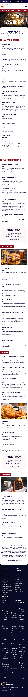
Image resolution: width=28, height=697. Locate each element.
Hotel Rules (18, 589)
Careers (4, 575)
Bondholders (5, 579)
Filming (4, 594)
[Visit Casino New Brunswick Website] (5, 651)
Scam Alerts (5, 600)
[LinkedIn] (23, 602)
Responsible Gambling (5, 582)
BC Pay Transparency (7, 590)
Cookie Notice (18, 574)
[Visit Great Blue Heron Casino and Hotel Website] (22, 615)
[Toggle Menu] (26, 5)
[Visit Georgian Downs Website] (5, 670)
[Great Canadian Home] (5, 6)
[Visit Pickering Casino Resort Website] (14, 615)
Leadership (5, 573)
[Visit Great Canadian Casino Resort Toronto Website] (5, 615)
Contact (4, 598)
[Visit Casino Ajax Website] (5, 633)
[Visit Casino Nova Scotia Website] (14, 651)
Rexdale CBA (5, 592)
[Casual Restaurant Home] (14, 16)
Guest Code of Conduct (18, 577)
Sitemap (4, 602)
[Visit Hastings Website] (22, 670)
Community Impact (7, 577)
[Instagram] (21, 602)
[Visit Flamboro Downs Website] (22, 651)
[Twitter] (18, 602)
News (3, 571)
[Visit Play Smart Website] (5, 690)
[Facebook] (15, 602)
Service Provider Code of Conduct (8, 587)
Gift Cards (17, 587)
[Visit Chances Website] (14, 670)
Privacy (16, 572)
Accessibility (18, 585)
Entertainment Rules (19, 592)
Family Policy (18, 583)
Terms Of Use (18, 581)
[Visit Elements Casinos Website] (14, 633)
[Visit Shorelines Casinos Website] (22, 633)
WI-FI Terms (17, 579)
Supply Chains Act (7, 584)
